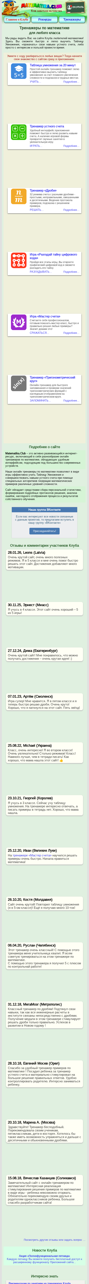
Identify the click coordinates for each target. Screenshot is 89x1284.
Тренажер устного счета (47, 126)
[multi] (18, 78)
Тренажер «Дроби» (43, 190)
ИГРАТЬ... (36, 145)
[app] (18, 139)
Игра (45, 316)
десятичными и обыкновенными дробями (37, 1140)
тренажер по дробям (37, 1009)
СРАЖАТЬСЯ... (39, 332)
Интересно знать (44, 1276)
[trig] (18, 390)
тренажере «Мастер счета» (32, 855)
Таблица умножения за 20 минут (53, 65)
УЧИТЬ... (35, 81)
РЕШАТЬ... (37, 209)
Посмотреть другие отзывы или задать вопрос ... (54, 1239)
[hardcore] (18, 329)
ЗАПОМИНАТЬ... (40, 400)
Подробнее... (71, 81)
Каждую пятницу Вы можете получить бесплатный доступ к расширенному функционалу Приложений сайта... (44, 1259)
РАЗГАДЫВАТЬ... (41, 271)
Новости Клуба (44, 1250)
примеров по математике (63, 1189)
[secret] (18, 267)
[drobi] (18, 203)
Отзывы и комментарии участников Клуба (44, 545)
